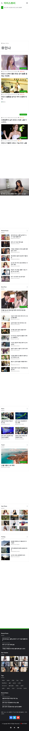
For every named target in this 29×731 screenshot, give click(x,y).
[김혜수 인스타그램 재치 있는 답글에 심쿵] (23, 523)
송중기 (3, 688)
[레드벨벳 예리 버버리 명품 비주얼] (23, 669)
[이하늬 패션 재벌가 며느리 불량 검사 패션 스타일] (14, 658)
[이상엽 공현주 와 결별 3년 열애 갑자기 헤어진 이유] (5, 357)
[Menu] (27, 3)
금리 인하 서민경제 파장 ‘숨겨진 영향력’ (13, 7)
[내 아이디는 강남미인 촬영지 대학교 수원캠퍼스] (5, 338)
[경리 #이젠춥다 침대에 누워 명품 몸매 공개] (14, 517)
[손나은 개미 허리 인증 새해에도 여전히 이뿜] (5, 265)
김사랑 (14, 683)
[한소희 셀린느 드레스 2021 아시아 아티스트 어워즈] (14, 512)
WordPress (4, 683)
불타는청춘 (11, 685)
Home (3, 43)
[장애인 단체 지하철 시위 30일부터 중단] (21, 430)
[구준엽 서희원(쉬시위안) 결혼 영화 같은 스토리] (5, 251)
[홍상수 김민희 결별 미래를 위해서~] (5, 363)
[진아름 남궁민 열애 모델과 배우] (5, 331)
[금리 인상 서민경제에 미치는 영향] (21, 415)
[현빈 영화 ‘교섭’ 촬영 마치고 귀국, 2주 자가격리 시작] (14, 528)
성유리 (22, 685)
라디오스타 (4, 685)
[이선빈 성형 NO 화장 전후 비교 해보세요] (5, 344)
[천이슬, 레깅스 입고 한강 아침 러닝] (23, 517)
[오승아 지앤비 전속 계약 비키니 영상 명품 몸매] (5, 318)
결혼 (10, 683)
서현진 (17, 685)
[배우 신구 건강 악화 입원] (5, 244)
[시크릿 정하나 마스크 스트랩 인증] (5, 528)
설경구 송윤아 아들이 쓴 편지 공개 (19, 348)
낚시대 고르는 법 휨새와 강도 (18, 555)
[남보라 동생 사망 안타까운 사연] (5, 325)
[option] (14, 187)
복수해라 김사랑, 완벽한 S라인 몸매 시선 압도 (13, 193)
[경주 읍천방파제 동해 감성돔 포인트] (5, 550)
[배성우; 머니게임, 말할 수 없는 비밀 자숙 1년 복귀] (5, 272)
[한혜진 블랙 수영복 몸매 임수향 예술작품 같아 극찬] (23, 528)
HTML (13, 680)
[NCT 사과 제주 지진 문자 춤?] (5, 279)
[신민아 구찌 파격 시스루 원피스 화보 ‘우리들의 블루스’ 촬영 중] (5, 658)
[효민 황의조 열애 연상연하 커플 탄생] (5, 258)
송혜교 (8, 688)
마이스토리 (4, 71)
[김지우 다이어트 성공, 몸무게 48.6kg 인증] (5, 517)
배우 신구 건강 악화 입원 (17, 242)
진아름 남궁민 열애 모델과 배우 (18, 329)
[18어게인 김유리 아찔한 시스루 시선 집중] (14, 523)
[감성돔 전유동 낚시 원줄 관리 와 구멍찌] (5, 543)
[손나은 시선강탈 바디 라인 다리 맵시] (5, 664)
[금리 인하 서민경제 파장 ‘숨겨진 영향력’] (7, 430)
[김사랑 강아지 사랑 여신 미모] (14, 669)
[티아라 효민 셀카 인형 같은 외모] (5, 523)
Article (3, 680)
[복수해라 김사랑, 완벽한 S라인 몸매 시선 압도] (23, 658)
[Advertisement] (14, 24)
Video (21, 680)
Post (17, 680)
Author (8, 680)
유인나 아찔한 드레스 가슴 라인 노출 (14, 143)
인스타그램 (19, 688)
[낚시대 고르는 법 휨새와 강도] (5, 557)
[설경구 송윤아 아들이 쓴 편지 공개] (5, 351)
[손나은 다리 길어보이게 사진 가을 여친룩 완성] (5, 669)
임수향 (25, 688)
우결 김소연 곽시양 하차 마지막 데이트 (13, 310)
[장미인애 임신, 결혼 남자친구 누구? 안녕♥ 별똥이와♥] (5, 237)
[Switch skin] (2, 3)
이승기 (13, 688)
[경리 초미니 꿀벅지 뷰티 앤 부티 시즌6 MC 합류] (23, 512)
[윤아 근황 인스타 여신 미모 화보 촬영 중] (23, 664)
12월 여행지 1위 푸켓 (7, 465)
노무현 (19, 683)
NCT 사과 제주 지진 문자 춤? (18, 276)
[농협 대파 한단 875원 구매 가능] (7, 415)
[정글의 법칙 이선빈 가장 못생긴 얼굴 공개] (5, 369)
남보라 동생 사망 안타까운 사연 (18, 322)
